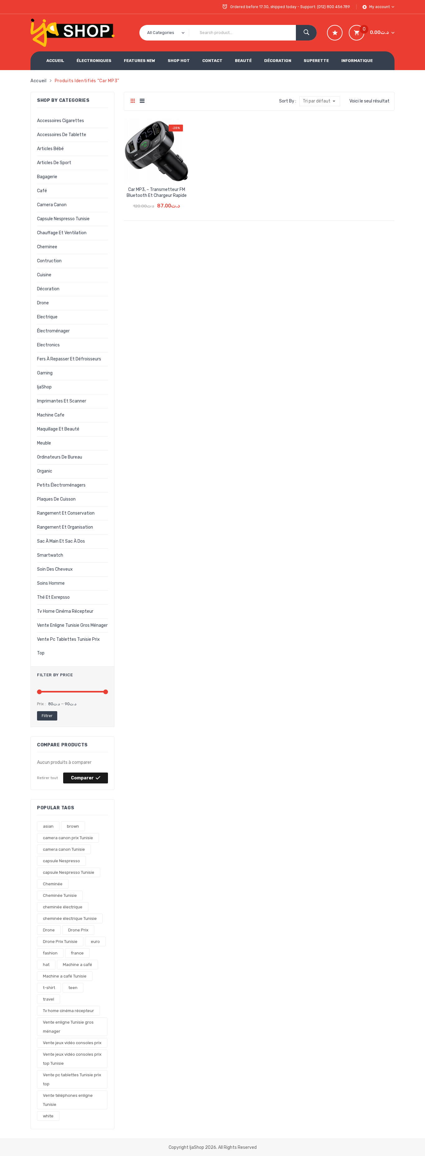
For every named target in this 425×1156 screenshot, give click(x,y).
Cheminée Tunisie (60, 895)
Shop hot (179, 60)
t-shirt (49, 987)
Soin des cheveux (55, 569)
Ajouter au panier (156, 201)
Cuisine (44, 275)
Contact (212, 60)
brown (73, 826)
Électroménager (53, 331)
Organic (44, 471)
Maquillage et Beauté (58, 429)
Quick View (167, 173)
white (48, 1116)
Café (42, 190)
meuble (44, 443)
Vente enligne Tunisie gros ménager (72, 625)
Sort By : (287, 101)
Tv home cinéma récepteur (65, 611)
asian (48, 826)
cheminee (47, 247)
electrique (47, 317)
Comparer (82, 778)
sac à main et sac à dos (61, 541)
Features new (139, 60)
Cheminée (53, 884)
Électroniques (94, 60)
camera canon (52, 204)
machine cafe (50, 415)
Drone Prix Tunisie (60, 941)
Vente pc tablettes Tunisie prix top (68, 646)
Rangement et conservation (66, 513)
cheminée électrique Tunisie (70, 918)
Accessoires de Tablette (61, 134)
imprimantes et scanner (61, 401)
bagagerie (47, 176)
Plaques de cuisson (56, 499)
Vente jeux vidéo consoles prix (72, 1042)
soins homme (51, 583)
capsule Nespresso (61, 861)
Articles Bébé (50, 148)
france (77, 953)
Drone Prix (78, 930)
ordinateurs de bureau (59, 457)
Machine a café (77, 964)
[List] (142, 101)
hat (46, 964)
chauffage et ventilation (61, 232)
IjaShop (44, 387)
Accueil (55, 60)
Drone (49, 930)
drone (43, 303)
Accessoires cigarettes (60, 120)
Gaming (45, 373)
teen (72, 987)
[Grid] (133, 101)
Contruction (49, 261)
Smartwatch (50, 555)
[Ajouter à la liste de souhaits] (145, 173)
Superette (316, 60)
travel (48, 999)
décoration (48, 289)
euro (95, 941)
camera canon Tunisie (64, 849)
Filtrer (47, 716)
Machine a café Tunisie (64, 976)
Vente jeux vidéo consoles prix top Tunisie (72, 1059)
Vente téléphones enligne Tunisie (68, 1100)
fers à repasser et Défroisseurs (69, 359)
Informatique (357, 60)
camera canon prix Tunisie (68, 837)
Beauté (243, 60)
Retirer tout (47, 778)
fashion (50, 953)
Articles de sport (54, 162)
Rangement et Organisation (65, 527)
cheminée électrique (62, 907)
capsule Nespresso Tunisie (63, 218)
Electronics (48, 345)
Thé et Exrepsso (53, 597)
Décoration (277, 60)
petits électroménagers (61, 485)
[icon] (335, 33)
